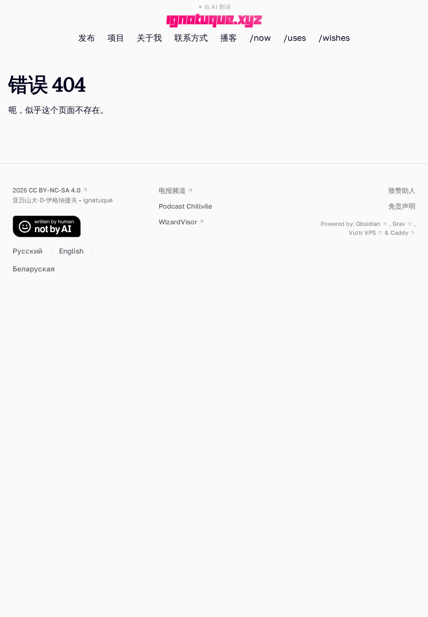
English (72, 251)
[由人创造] (75, 226)
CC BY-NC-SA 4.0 (55, 190)
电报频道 (172, 190)
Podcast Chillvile (185, 206)
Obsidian (368, 223)
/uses (294, 37)
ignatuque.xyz (214, 19)
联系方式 (191, 37)
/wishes (334, 37)
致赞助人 (401, 190)
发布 (86, 37)
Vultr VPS (362, 232)
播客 (228, 37)
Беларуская (34, 269)
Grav (399, 223)
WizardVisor (178, 222)
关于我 (149, 37)
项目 (116, 37)
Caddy (399, 232)
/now (260, 37)
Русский (28, 251)
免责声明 (401, 206)
